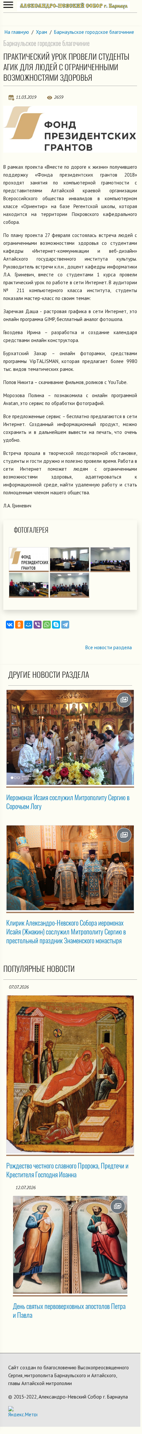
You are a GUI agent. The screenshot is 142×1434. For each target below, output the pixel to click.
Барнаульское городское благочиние (94, 32)
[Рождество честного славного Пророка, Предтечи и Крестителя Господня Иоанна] (70, 1074)
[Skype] (56, 625)
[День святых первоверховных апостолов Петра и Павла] (70, 1245)
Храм (41, 32)
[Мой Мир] (28, 625)
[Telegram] (65, 625)
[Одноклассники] (19, 625)
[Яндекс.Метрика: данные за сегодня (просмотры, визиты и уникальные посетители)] (22, 1411)
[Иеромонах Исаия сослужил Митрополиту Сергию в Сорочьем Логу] (70, 737)
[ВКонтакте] (10, 625)
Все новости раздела (108, 647)
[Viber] (38, 625)
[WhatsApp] (47, 625)
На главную (17, 32)
